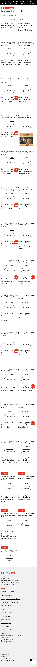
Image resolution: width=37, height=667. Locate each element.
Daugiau (9, 488)
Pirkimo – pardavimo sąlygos (9, 602)
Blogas (3, 609)
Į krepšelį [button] (9, 54)
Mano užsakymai (6, 623)
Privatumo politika (6, 605)
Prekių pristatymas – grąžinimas (10, 599)
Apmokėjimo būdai (6, 595)
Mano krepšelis (5, 619)
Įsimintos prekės (6, 616)
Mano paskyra (5, 626)
